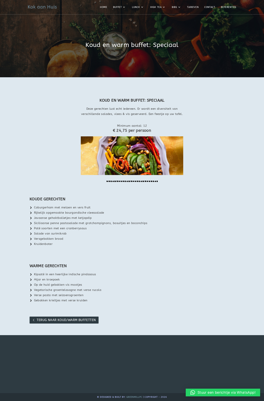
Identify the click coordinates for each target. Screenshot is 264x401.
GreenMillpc (134, 397)
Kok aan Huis (42, 7)
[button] (223, 392)
